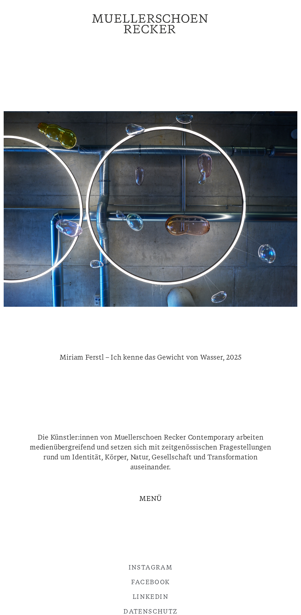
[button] (150, 500)
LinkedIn (150, 597)
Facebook (150, 582)
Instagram (150, 568)
